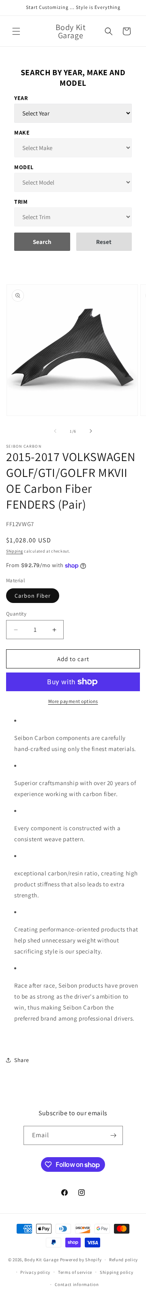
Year (21, 98)
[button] (16, 31)
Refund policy (123, 1259)
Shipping (14, 551)
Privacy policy (35, 1272)
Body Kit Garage (41, 1259)
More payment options (73, 701)
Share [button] (21, 1060)
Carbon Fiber (33, 595)
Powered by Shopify (81, 1259)
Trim (21, 201)
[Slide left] (55, 431)
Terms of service (75, 1272)
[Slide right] (91, 431)
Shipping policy (116, 1272)
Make (22, 132)
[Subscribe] (113, 1135)
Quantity (16, 613)
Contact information (77, 1284)
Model (24, 167)
